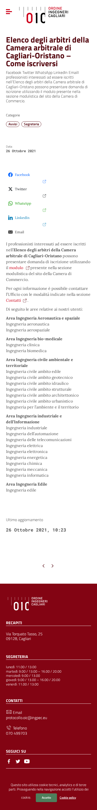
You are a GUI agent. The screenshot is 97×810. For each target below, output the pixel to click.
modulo (16, 267)
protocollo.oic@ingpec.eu (26, 717)
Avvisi (12, 124)
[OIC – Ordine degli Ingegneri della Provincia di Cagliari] (43, 14)
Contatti (13, 300)
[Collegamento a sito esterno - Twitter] (18, 761)
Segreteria (31, 124)
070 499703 (16, 733)
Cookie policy (68, 797)
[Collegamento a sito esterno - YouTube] (27, 761)
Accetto (46, 797)
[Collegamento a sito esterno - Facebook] (9, 761)
